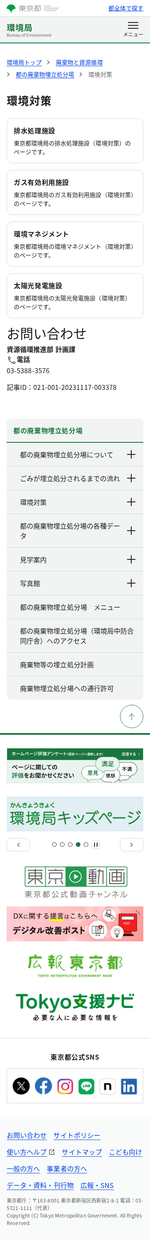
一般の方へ (23, 1168)
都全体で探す (125, 8)
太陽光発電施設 (38, 285)
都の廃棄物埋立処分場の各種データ (70, 531)
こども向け (125, 1152)
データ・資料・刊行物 (40, 1185)
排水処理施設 (34, 130)
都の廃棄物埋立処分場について (66, 454)
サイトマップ (82, 1152)
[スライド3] (70, 844)
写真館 (30, 583)
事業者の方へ (67, 1168)
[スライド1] (54, 844)
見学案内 (33, 559)
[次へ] (131, 844)
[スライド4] (78, 844)
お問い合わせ (27, 1135)
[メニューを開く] (133, 30)
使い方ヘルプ (27, 1152)
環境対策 (33, 502)
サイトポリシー (76, 1135)
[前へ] (18, 844)
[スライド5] (86, 844)
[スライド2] (62, 844)
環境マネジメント (41, 234)
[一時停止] (96, 845)
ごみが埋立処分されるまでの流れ (70, 478)
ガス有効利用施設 (41, 182)
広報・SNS (97, 1185)
